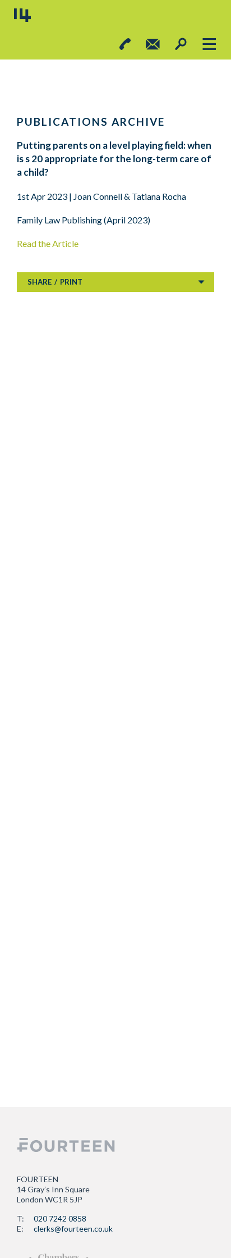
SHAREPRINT (54, 281)
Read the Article (47, 243)
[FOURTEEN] (22, 15)
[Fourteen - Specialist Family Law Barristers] (66, 1145)
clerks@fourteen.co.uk (73, 1228)
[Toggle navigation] (209, 44)
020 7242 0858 (60, 1218)
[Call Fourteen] (125, 44)
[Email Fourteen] (153, 44)
